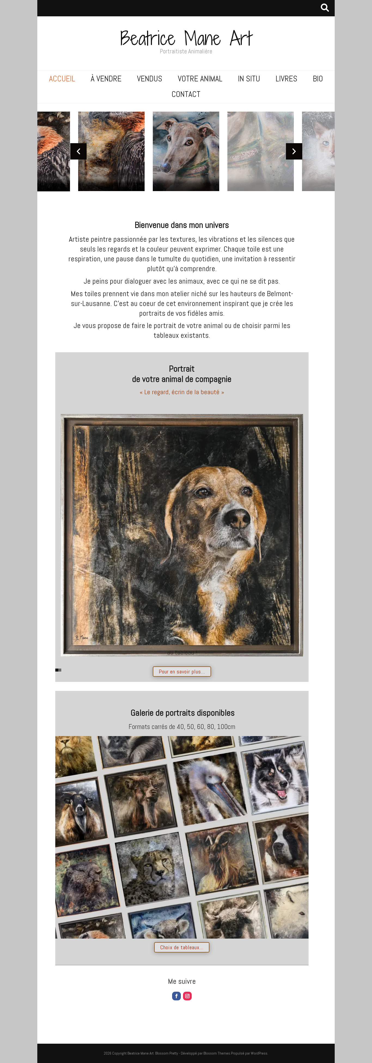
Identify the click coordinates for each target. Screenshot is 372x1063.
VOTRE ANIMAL (200, 78)
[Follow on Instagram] (187, 996)
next (294, 151)
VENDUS (149, 78)
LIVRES (286, 78)
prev (78, 151)
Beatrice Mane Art (185, 38)
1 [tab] (56, 670)
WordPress (259, 1053)
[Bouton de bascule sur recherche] (325, 8)
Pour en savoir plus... (182, 671)
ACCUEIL (62, 78)
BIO (318, 78)
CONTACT (186, 94)
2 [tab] (59, 670)
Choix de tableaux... (181, 947)
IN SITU (249, 78)
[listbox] (186, 151)
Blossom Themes (216, 1053)
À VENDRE (106, 78)
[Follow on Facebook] (176, 996)
